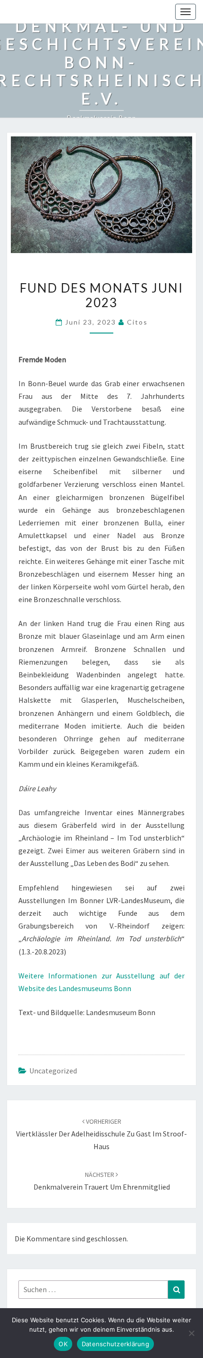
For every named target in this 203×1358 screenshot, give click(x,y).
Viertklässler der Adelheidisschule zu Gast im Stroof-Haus (101, 1134)
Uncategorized (53, 1070)
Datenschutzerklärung (115, 1344)
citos (137, 322)
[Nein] (191, 1333)
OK (63, 1344)
